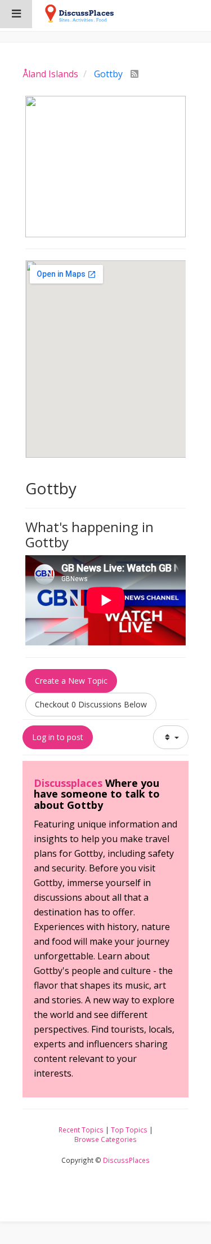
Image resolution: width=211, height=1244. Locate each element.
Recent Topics (81, 1129)
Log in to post (57, 737)
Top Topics (129, 1129)
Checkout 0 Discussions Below (91, 704)
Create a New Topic (71, 680)
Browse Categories (105, 1139)
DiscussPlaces (126, 1160)
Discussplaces (68, 783)
